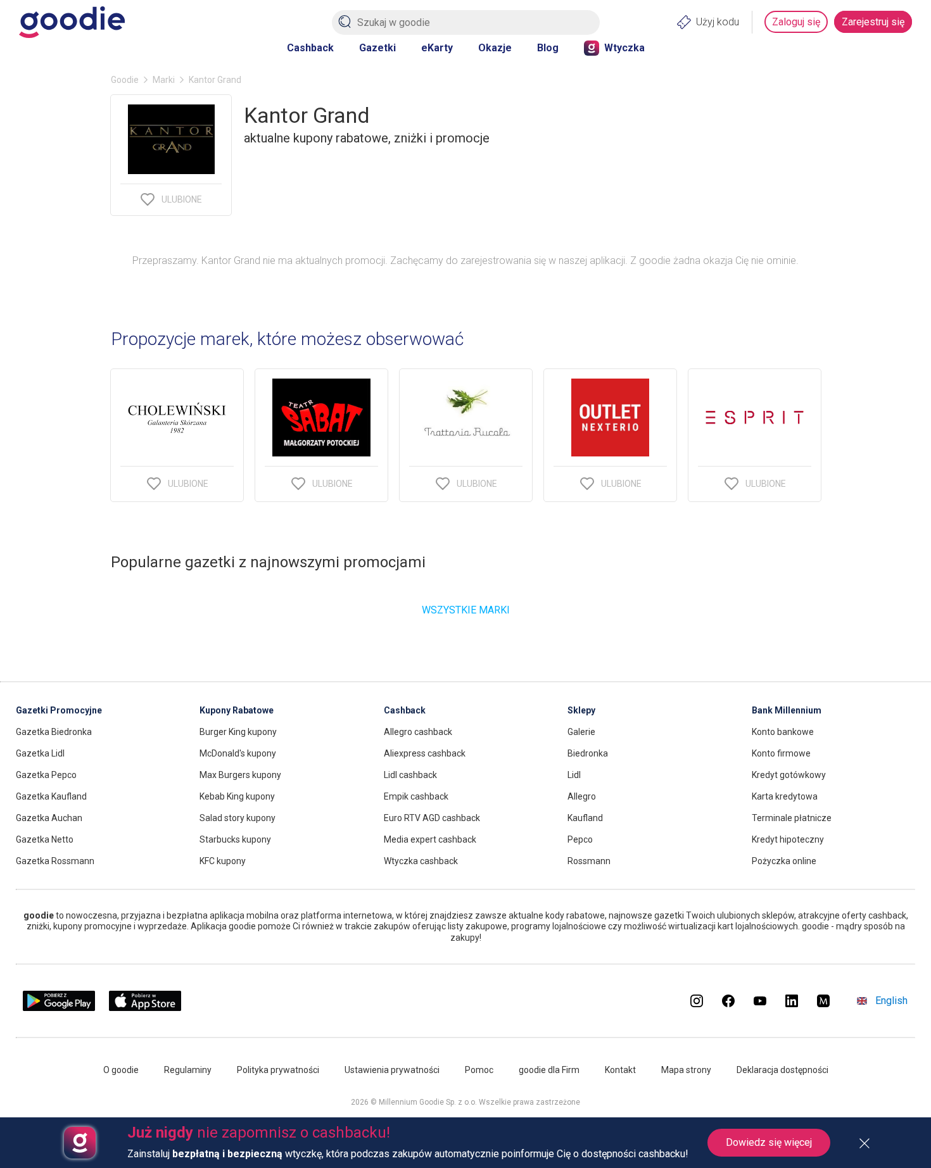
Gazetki (377, 48)
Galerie (581, 732)
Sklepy (581, 710)
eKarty (437, 48)
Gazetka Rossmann (55, 861)
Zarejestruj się (873, 22)
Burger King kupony (238, 732)
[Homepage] (72, 22)
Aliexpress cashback (425, 753)
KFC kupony (223, 861)
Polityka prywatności (278, 1070)
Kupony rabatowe (237, 710)
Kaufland (585, 818)
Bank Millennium (786, 710)
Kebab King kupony (237, 796)
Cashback (310, 48)
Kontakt (620, 1070)
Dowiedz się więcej (769, 1142)
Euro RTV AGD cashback (432, 818)
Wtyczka (624, 48)
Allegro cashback (418, 732)
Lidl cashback (410, 775)
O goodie (121, 1070)
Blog (548, 48)
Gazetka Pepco (46, 775)
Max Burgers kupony (240, 775)
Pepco (580, 839)
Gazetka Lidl (40, 753)
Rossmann (589, 861)
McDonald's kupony (238, 753)
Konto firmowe (781, 753)
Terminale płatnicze (792, 818)
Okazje (495, 48)
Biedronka (587, 753)
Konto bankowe (783, 732)
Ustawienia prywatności (392, 1070)
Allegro (581, 796)
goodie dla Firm (549, 1070)
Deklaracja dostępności (782, 1070)
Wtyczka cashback (421, 861)
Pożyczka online (784, 861)
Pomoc (479, 1070)
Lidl (574, 775)
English (891, 1001)
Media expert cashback (430, 839)
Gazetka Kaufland (51, 796)
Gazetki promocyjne (59, 710)
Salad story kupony (238, 818)
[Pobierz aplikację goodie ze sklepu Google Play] (59, 1008)
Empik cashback (416, 796)
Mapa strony (686, 1070)
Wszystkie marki (466, 610)
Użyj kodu (717, 22)
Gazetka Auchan (49, 818)
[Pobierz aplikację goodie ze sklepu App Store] (145, 1008)
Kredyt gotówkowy (789, 775)
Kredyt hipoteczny (788, 839)
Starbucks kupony (235, 839)
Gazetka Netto (44, 839)
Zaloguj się (796, 22)
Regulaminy (188, 1070)
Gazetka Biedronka (54, 732)
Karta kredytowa (785, 796)
